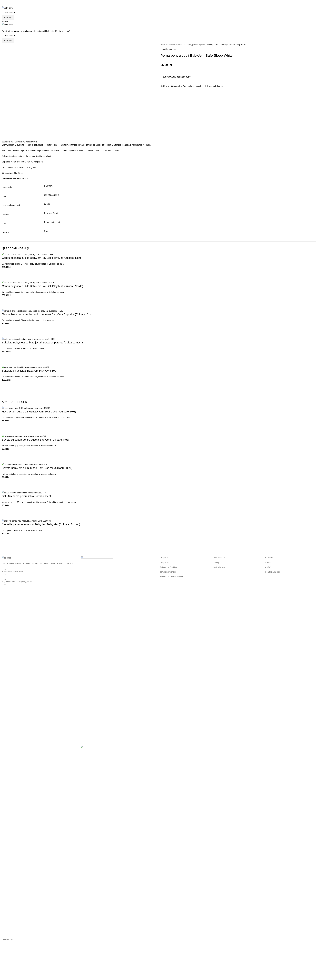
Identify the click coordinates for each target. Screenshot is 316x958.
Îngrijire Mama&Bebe (42, 502)
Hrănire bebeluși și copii (12, 446)
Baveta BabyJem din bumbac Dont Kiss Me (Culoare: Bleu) (37, 467)
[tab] (7, 142)
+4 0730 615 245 (9, 1)
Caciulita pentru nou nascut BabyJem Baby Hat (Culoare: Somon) (41, 524)
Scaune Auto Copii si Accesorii (58, 417)
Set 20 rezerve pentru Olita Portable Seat (26, 496)
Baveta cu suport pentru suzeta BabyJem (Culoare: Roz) (35, 439)
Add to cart (5, 272)
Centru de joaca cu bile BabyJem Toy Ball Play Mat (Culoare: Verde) (42, 286)
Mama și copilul (9, 502)
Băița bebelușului (24, 502)
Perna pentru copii (52, 222)
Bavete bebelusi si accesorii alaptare (40, 446)
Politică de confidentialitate (171, 576)
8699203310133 (51, 195)
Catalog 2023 (218, 563)
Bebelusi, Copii (51, 213)
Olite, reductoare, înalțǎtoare (64, 502)
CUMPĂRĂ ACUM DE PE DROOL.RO (177, 77)
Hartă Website (219, 567)
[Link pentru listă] (39, 571)
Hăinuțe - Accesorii (10, 530)
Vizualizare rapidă (5, 278)
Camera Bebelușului (176, 45)
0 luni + (47, 231)
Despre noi (164, 563)
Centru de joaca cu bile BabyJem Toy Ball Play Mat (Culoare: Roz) (41, 257)
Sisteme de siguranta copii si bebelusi (37, 320)
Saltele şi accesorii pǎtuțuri (32, 349)
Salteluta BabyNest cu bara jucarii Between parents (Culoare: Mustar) (43, 342)
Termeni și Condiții (168, 572)
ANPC (268, 567)
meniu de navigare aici (24, 31)
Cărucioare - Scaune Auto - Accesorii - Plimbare (23, 417)
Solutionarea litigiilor (274, 572)
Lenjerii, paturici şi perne (195, 45)
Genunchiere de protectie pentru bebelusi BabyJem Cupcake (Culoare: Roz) (47, 314)
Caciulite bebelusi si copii (30, 530)
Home (163, 45)
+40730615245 (8, 5)
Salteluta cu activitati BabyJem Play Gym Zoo (29, 370)
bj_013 (47, 204)
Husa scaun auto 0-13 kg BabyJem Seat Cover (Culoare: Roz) (39, 411)
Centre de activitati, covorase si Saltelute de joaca (42, 264)
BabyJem (48, 186)
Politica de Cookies (168, 567)
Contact (268, 563)
